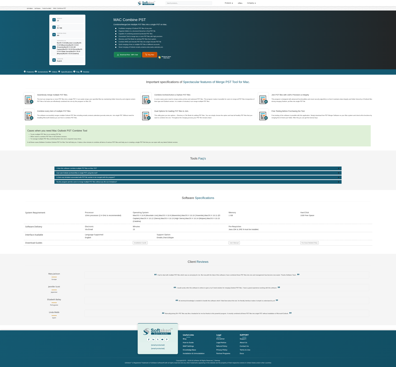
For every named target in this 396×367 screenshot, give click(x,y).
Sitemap (217, 360)
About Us (243, 342)
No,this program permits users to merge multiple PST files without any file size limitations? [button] (87, 182)
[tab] (198, 168)
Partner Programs (223, 353)
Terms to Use (245, 350)
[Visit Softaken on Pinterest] (167, 339)
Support (243, 339)
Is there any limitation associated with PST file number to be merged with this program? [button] (86, 177)
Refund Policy (221, 346)
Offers (240, 3)
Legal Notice (221, 342)
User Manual (234, 243)
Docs (242, 353)
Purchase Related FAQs (310, 243)
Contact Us (244, 346)
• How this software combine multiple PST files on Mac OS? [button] (77, 168)
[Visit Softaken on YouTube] (162, 339)
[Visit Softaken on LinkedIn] (153, 339)
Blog (184, 339)
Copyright (179, 360)
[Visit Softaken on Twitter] (158, 339)
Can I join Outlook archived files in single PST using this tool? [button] (77, 173)
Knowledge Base (189, 350)
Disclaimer (220, 339)
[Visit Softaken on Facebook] (149, 339)
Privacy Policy (221, 350)
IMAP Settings (188, 346)
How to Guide (188, 342)
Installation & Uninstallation (193, 353)
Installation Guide (140, 243)
